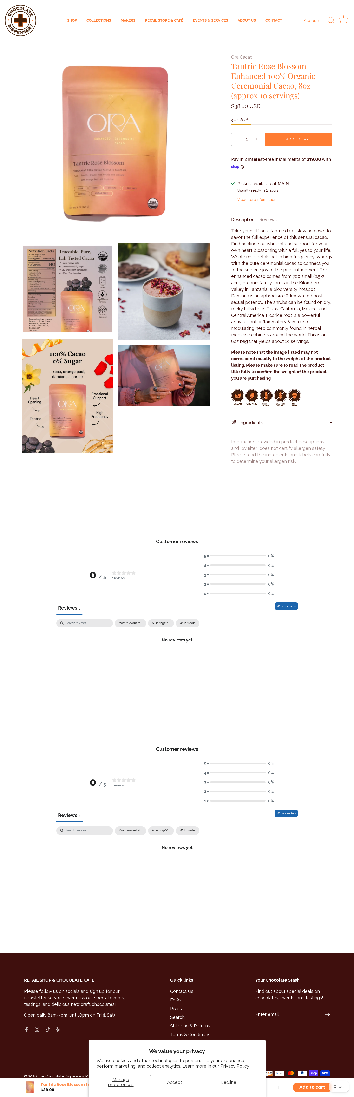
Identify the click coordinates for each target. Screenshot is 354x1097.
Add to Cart (298, 139)
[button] (239, 556)
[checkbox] (187, 623)
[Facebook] (26, 1028)
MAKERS (128, 20)
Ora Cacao (242, 56)
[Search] (331, 20)
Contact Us (181, 991)
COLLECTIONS (98, 20)
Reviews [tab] (69, 608)
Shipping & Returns (190, 1025)
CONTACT (273, 20)
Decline (228, 1082)
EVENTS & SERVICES (210, 20)
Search (177, 1017)
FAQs (175, 999)
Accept (174, 1082)
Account (312, 20)
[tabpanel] (177, 656)
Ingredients (250, 422)
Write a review (286, 606)
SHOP (72, 20)
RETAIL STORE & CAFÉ (164, 20)
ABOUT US (247, 20)
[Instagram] (37, 1028)
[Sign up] (327, 1014)
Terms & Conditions (190, 1034)
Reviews (268, 219)
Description (243, 219)
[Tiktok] (47, 1028)
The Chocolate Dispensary (61, 1076)
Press (176, 1008)
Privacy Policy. (235, 1066)
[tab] (245, 219)
